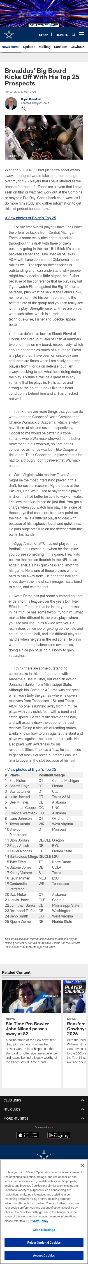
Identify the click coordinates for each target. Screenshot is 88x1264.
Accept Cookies (44, 1255)
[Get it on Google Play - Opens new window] (58, 1137)
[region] (44, 1211)
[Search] (73, 34)
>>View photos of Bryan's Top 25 (30, 218)
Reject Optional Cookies (44, 1242)
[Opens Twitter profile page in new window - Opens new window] (23, 108)
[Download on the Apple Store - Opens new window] (27, 1136)
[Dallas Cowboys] (44, 1156)
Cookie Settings (44, 1229)
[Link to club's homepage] (9, 32)
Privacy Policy (38, 1221)
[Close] (83, 1166)
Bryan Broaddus (31, 99)
